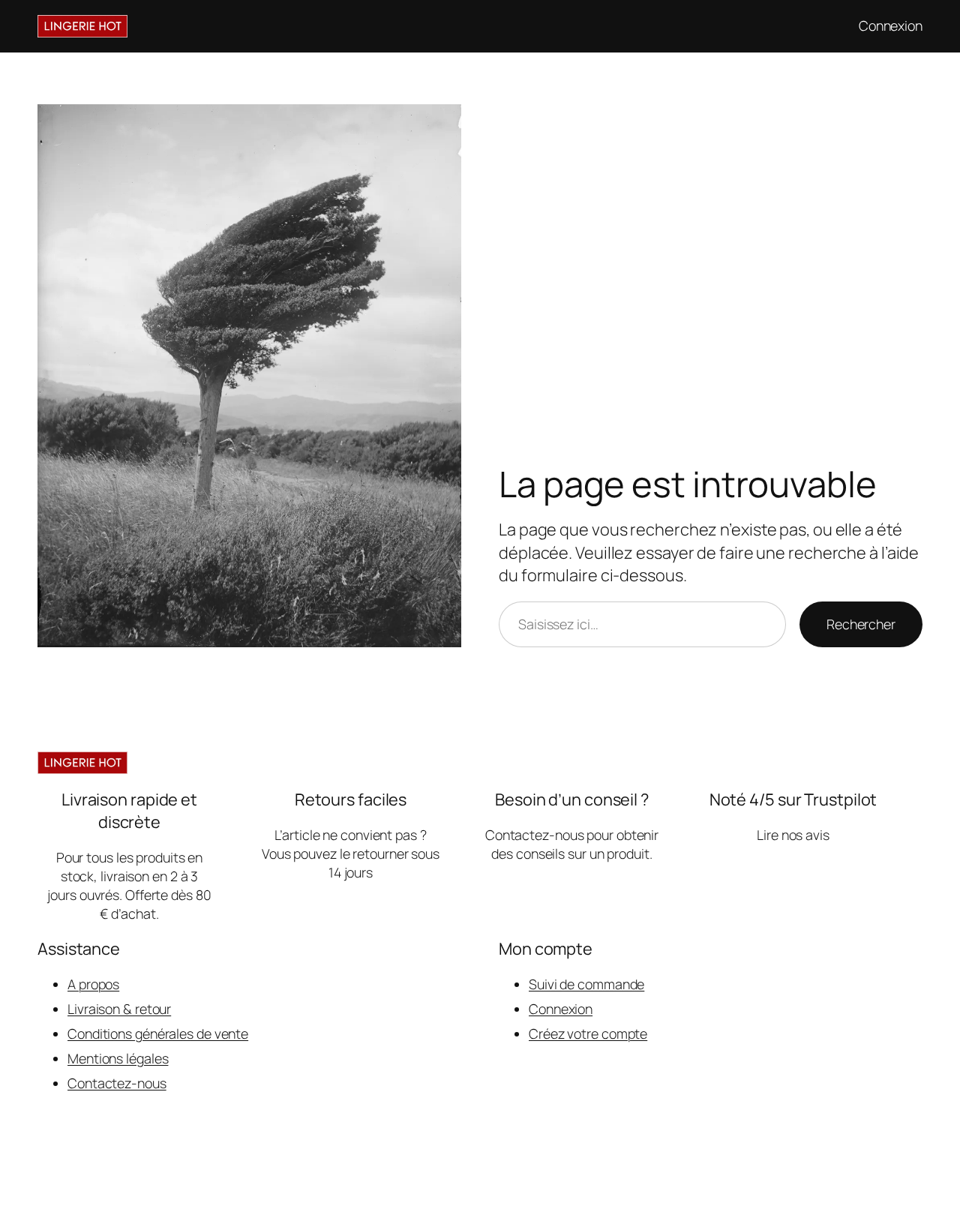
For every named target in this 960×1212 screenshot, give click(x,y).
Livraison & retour (119, 1009)
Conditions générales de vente (158, 1033)
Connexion (560, 1009)
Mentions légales (118, 1058)
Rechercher (861, 624)
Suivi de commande (586, 984)
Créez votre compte (588, 1033)
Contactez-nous (117, 1083)
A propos (93, 984)
